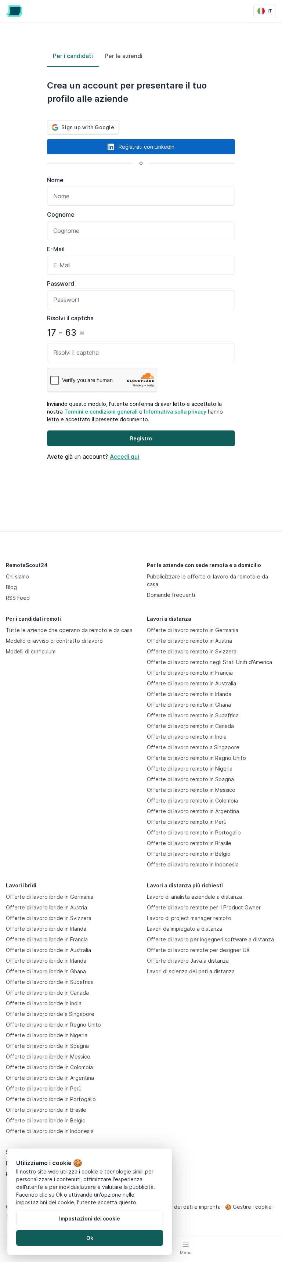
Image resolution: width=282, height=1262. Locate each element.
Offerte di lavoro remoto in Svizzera (191, 651)
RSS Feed (18, 598)
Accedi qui (124, 456)
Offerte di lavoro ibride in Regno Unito (53, 1024)
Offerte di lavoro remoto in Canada (190, 726)
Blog (11, 587)
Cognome (61, 214)
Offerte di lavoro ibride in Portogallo (51, 1099)
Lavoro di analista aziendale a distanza (194, 897)
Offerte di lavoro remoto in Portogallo (194, 832)
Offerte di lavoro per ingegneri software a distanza (210, 939)
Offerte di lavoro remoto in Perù (187, 822)
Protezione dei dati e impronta (183, 1207)
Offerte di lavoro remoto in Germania (192, 630)
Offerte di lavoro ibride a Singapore (50, 1014)
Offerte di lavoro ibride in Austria (46, 907)
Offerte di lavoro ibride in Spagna (47, 1046)
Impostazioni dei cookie (89, 1218)
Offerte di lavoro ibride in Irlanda (46, 929)
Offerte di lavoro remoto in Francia (190, 673)
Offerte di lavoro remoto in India (187, 736)
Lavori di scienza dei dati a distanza (191, 971)
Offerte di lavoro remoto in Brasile (189, 843)
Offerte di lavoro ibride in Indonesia (50, 1131)
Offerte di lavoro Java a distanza (188, 961)
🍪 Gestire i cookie (248, 1207)
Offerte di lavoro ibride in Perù (44, 1088)
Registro (141, 438)
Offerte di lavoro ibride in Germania (49, 897)
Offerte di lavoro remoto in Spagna (190, 779)
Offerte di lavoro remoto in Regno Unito (196, 758)
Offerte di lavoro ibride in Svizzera (48, 918)
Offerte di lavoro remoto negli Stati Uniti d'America (209, 662)
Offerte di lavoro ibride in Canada (47, 992)
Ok (89, 1238)
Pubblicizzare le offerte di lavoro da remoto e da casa (207, 580)
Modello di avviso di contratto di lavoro (54, 641)
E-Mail (56, 249)
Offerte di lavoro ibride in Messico (48, 1056)
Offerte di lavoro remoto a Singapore (193, 747)
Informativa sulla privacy (175, 411)
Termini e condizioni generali (101, 411)
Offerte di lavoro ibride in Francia (47, 939)
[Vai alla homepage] (14, 11)
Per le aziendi (123, 56)
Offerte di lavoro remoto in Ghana (189, 705)
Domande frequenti (171, 595)
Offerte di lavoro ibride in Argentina (50, 1078)
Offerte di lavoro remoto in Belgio (189, 854)
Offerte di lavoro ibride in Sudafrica (50, 982)
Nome (55, 180)
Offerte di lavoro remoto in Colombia (192, 800)
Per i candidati (73, 56)
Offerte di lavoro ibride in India (44, 1003)
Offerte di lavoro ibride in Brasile (46, 1110)
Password (60, 283)
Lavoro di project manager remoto (189, 918)
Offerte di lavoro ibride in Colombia (49, 1067)
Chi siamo (17, 576)
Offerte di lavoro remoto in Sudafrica (193, 715)
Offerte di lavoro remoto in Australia (191, 683)
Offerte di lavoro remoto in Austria (189, 641)
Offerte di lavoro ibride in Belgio (46, 1120)
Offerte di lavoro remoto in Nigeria (189, 768)
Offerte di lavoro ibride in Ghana (46, 971)
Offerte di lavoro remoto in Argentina (193, 811)
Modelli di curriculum (30, 651)
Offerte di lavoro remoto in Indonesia (193, 864)
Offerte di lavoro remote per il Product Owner (204, 907)
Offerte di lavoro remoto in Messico (191, 790)
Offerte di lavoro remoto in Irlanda (189, 694)
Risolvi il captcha (70, 318)
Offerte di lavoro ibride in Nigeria (46, 1035)
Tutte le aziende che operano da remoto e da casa (69, 630)
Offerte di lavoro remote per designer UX (198, 950)
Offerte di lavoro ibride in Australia (48, 950)
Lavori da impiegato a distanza (184, 929)
